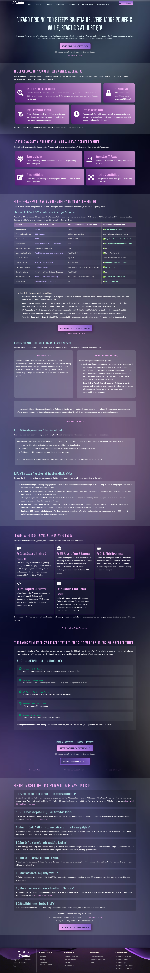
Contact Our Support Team (74, 770)
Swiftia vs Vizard (122, 960)
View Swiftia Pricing (75, 55)
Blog (92, 963)
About (67, 963)
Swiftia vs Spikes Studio (124, 966)
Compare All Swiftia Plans (75, 421)
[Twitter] (19, 952)
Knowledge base (103, 4)
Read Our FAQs (34, 770)
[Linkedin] (24, 952)
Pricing (49, 4)
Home (30, 4)
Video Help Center (98, 960)
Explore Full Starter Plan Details (75, 333)
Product (38, 4)
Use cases (59, 4)
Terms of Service (71, 957)
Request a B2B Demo (114, 770)
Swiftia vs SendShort (124, 969)
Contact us (69, 966)
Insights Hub (87, 4)
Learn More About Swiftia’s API (36, 819)
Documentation (73, 4)
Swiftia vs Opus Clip (123, 957)
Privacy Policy (70, 960)
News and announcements (46, 964)
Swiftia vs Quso (121, 963)
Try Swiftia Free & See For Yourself (75, 628)
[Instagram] (28, 952)
